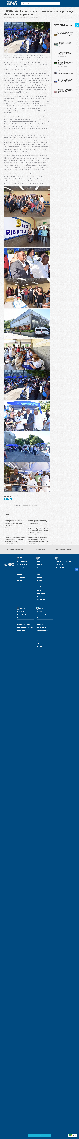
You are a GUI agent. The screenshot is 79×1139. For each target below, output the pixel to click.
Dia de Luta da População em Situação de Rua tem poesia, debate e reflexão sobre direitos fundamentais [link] (38, 530)
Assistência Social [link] (11, 19)
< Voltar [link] (39, 1135)
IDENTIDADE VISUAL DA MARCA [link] (63, 549)
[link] (77, 25)
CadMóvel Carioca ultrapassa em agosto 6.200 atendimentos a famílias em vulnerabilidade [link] (38, 521)
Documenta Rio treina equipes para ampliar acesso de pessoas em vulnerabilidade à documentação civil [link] (38, 539)
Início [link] (5, 19)
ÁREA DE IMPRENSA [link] (39, 549)
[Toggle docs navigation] (66, 4)
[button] (58, 3)
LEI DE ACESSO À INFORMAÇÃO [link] (15, 549)
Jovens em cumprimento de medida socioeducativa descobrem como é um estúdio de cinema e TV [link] (15, 539)
